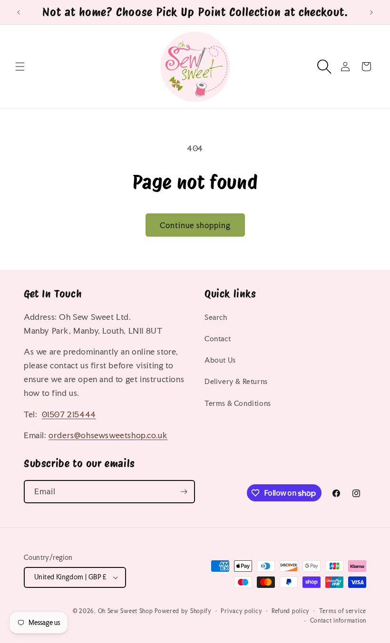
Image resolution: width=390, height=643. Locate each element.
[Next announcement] (371, 12)
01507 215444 (69, 414)
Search (216, 317)
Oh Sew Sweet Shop (125, 611)
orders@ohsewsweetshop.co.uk (108, 435)
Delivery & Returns (236, 381)
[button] (20, 66)
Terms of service (342, 611)
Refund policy (291, 611)
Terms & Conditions (238, 403)
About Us (220, 360)
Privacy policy (241, 611)
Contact (218, 338)
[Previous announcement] (18, 12)
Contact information (338, 620)
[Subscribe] (183, 491)
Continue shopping (195, 225)
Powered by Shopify (183, 611)
